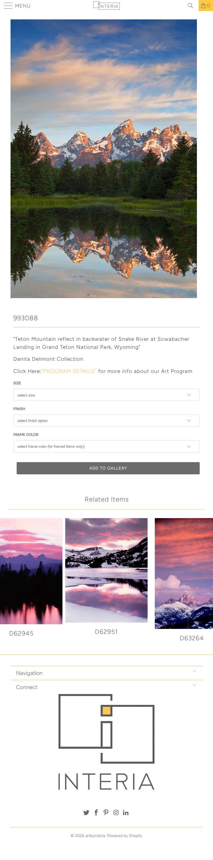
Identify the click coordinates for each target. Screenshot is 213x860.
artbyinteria (95, 835)
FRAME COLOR (25, 434)
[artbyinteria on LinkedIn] (126, 813)
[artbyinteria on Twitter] (86, 813)
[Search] (192, 5)
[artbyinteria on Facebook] (96, 813)
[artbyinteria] (106, 5)
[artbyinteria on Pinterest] (106, 813)
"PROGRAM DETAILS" (69, 371)
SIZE (17, 383)
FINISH (19, 409)
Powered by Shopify (124, 835)
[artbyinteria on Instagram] (116, 813)
